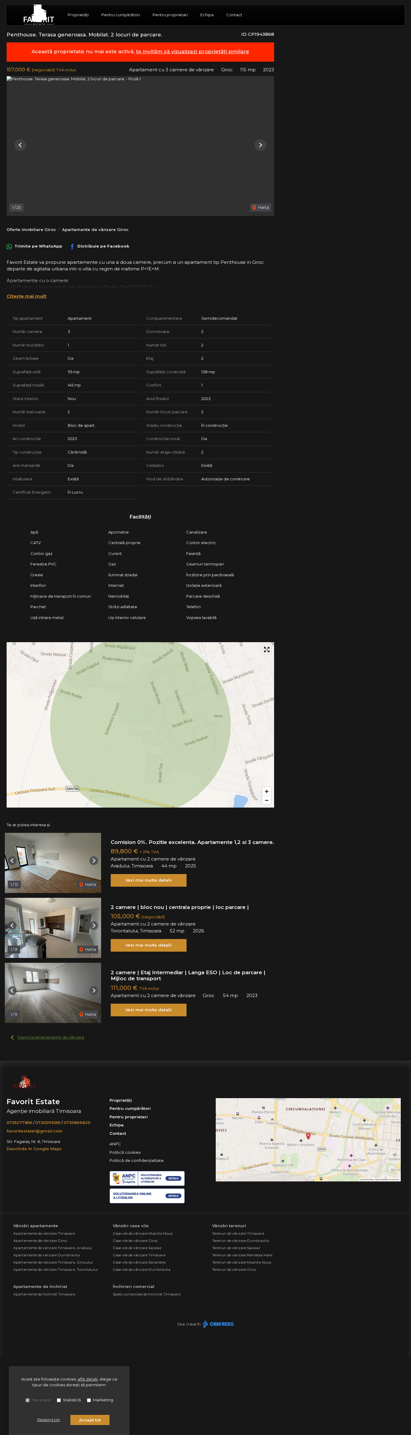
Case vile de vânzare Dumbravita (141, 1269)
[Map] (140, 725)
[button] (20, 145)
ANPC (115, 1143)
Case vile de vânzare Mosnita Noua (142, 1233)
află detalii (88, 1379)
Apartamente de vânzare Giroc (95, 229)
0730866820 (76, 1122)
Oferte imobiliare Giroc (31, 229)
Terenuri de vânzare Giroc (234, 1269)
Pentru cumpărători (120, 14)
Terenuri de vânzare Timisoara (238, 1233)
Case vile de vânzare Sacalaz (137, 1248)
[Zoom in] (266, 791)
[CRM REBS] (218, 1324)
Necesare (41, 1399)
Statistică (72, 1399)
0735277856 (19, 1122)
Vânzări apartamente (35, 1225)
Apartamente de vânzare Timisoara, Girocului (53, 1262)
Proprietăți (78, 14)
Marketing (103, 1399)
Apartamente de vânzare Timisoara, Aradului (52, 1248)
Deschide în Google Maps (34, 1148)
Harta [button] (263, 207)
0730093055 (47, 1122)
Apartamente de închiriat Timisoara (44, 1294)
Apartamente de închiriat (40, 1286)
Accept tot (90, 1420)
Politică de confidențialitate (137, 1160)
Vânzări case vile (131, 1225)
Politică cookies (125, 1152)
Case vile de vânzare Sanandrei (139, 1262)
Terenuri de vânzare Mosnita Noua (241, 1262)
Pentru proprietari (170, 14)
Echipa (207, 14)
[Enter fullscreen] (266, 649)
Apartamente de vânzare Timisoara (44, 1233)
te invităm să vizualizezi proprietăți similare (192, 51)
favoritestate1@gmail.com (35, 1131)
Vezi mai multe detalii (148, 880)
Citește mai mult (26, 296)
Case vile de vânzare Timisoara (139, 1255)
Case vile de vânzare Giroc (135, 1240)
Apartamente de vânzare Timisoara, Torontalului (55, 1269)
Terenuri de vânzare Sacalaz (236, 1248)
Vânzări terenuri (229, 1225)
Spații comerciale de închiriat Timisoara (147, 1294)
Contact (234, 14)
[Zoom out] (266, 800)
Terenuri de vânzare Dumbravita (240, 1240)
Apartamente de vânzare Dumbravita (46, 1255)
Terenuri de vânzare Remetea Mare (242, 1255)
